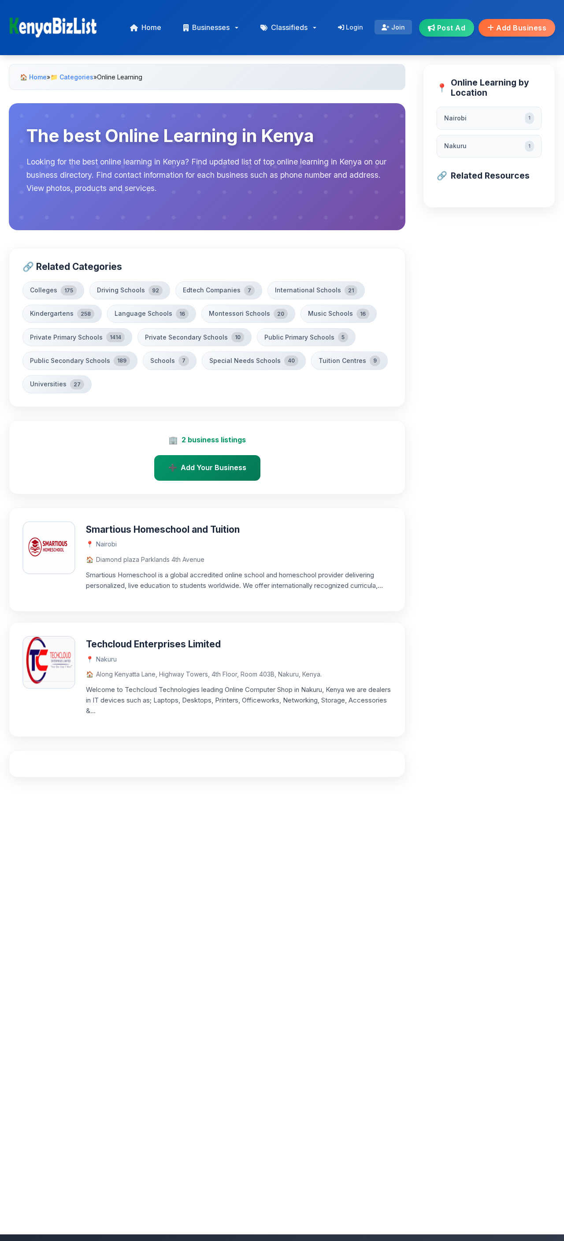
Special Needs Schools (252, 360)
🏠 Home (33, 77)
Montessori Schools (246, 313)
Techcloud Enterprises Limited (153, 644)
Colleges (51, 290)
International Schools (314, 290)
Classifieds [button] (289, 27)
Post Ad (450, 27)
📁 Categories (71, 77)
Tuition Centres (348, 360)
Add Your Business (207, 467)
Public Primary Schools (304, 337)
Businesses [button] (211, 27)
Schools (168, 360)
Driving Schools (128, 290)
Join (397, 27)
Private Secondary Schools (193, 337)
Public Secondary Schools (78, 360)
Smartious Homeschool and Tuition (163, 529)
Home (151, 27)
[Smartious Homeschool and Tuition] (48, 546)
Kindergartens (60, 313)
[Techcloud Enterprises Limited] (48, 661)
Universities (55, 384)
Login (353, 27)
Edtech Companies (217, 290)
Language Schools (150, 313)
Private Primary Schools (75, 337)
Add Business (520, 27)
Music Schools (337, 313)
